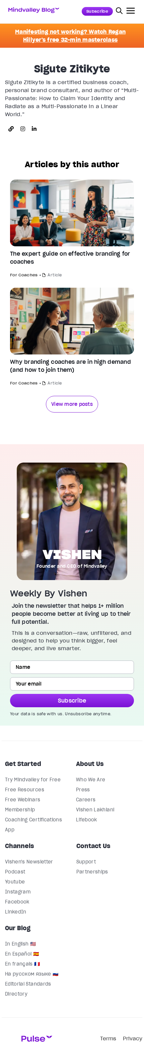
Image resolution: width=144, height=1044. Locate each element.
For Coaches (24, 274)
